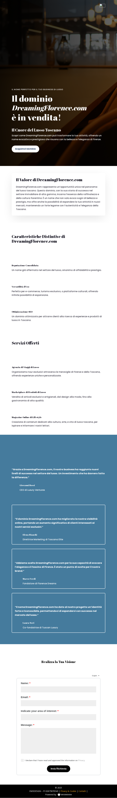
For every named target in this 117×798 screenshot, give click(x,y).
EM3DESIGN (65, 795)
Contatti (82, 791)
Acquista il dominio (25, 148)
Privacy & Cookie (68, 791)
